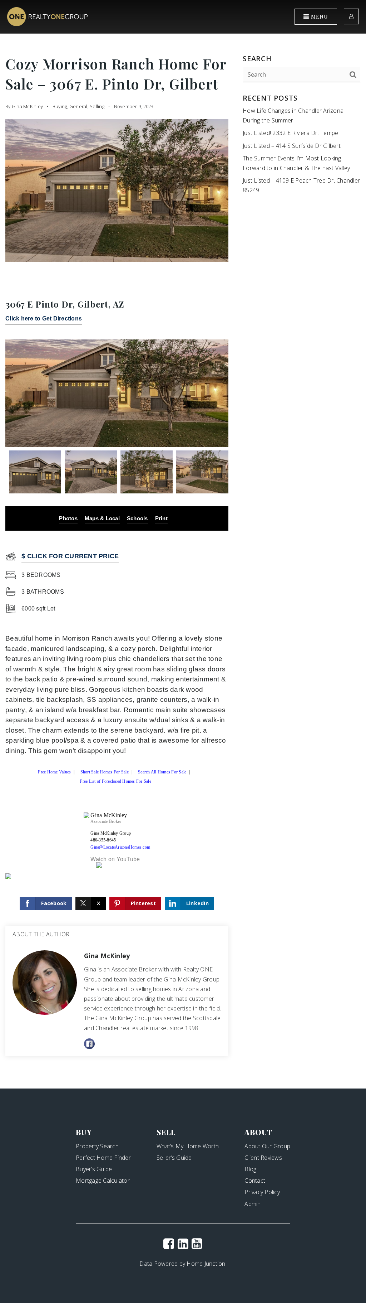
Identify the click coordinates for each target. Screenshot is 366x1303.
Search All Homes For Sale (162, 773)
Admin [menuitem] (252, 1204)
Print (161, 518)
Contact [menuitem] (254, 1180)
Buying (60, 106)
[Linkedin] (183, 1243)
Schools (137, 518)
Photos (68, 518)
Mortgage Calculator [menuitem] (103, 1180)
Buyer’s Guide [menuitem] (94, 1169)
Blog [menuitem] (250, 1169)
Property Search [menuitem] (97, 1146)
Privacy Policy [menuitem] (262, 1192)
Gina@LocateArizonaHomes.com (120, 847)
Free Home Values (54, 773)
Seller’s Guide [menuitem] (174, 1158)
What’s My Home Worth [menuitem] (188, 1146)
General (78, 106)
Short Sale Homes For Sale (104, 773)
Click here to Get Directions (43, 318)
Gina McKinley (27, 106)
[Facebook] (168, 1243)
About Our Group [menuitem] (267, 1146)
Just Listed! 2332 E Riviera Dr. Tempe (290, 133)
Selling (97, 106)
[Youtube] (197, 1243)
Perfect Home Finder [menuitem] (103, 1158)
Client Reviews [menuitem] (263, 1158)
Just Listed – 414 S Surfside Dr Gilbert (292, 146)
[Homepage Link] (47, 16)
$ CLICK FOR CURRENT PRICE (70, 556)
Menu (318, 16)
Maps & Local (102, 518)
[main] (183, 544)
